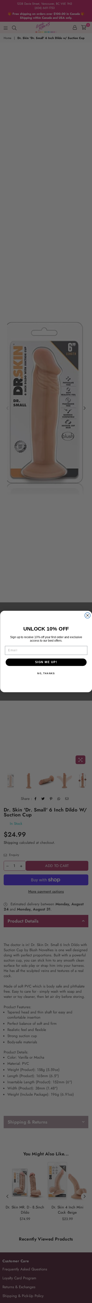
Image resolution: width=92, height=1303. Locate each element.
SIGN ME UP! (46, 662)
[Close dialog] (87, 615)
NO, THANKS (46, 673)
